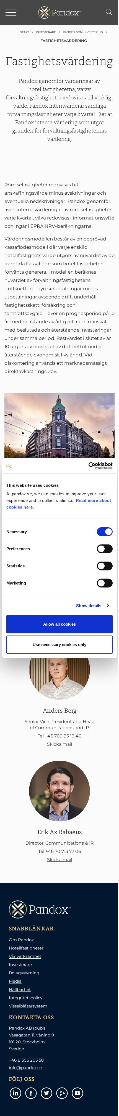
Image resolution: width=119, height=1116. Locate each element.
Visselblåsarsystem (28, 1006)
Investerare (20, 964)
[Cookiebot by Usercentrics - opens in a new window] (88, 465)
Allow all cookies (59, 624)
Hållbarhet (20, 989)
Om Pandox (21, 939)
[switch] (105, 548)
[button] (11, 12)
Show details (88, 605)
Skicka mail (59, 744)
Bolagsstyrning (24, 972)
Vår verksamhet (25, 956)
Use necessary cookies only (59, 644)
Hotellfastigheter (26, 948)
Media (15, 981)
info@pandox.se (25, 1067)
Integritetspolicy (25, 997)
